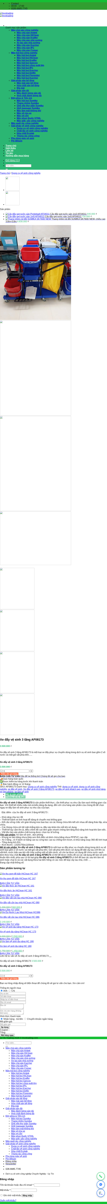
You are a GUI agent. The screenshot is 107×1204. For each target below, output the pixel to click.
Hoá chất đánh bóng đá (29, 95)
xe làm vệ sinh (21, 792)
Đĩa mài (21, 88)
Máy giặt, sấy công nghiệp (30, 121)
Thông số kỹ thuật (15, 797)
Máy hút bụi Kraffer (27, 60)
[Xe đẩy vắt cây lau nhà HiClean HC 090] (21, 898)
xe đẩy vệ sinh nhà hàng (93, 789)
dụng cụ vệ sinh (70, 786)
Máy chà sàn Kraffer (27, 37)
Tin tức (9, 153)
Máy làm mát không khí (29, 110)
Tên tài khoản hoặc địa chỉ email (16, 1185)
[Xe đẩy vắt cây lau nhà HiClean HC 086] (20, 912)
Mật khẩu (5, 1190)
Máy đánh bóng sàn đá (29, 93)
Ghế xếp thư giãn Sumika (30, 105)
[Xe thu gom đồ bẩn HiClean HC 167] (19, 874)
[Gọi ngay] (101, 1176)
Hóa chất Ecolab (25, 133)
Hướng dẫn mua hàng (17, 155)
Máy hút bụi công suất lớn (30, 65)
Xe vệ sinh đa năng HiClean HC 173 (18, 931)
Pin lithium (16, 141)
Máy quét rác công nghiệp (25, 123)
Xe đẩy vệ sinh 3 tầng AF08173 (38, 789)
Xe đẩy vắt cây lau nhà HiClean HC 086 (19, 917)
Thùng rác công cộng (28, 136)
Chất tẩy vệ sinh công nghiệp (32, 131)
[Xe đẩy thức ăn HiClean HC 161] (17, 886)
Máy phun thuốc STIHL (29, 118)
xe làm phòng (6, 792)
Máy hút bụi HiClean (27, 58)
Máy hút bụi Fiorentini (28, 75)
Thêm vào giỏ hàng (9, 774)
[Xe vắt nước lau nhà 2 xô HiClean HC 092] (13, 190)
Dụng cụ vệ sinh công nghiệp (32, 128)
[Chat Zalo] (101, 1193)
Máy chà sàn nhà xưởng (29, 40)
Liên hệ (9, 150)
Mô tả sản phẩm (14, 794)
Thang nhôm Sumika (28, 103)
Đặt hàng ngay (7, 1035)
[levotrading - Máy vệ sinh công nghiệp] (6, 14)
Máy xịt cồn (23, 115)
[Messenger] (101, 1185)
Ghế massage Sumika (28, 108)
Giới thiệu (11, 148)
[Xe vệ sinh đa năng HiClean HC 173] (19, 927)
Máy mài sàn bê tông (27, 83)
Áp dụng (4, 1027)
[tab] (56, 794)
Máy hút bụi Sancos (27, 63)
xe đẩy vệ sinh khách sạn (67, 789)
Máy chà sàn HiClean (28, 35)
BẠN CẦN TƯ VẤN (9, 883)
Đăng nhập (27, 1195)
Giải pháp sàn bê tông (22, 80)
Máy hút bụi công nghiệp (24, 53)
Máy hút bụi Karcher (27, 70)
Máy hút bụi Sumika (27, 100)
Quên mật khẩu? (8, 1200)
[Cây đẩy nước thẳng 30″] (13, 204)
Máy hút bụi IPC (25, 68)
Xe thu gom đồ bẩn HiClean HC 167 (18, 878)
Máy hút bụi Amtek (26, 55)
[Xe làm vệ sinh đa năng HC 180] (17, 941)
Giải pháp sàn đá (20, 90)
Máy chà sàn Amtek (27, 32)
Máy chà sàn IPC (25, 48)
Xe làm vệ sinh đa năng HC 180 (15, 946)
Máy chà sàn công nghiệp (24, 30)
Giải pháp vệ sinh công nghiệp (27, 126)
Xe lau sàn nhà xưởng (28, 43)
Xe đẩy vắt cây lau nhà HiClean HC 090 (19, 902)
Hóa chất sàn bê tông (28, 85)
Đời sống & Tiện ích (21, 98)
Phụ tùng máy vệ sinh (22, 138)
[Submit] (7, 169)
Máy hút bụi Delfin (26, 73)
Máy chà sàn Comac (27, 50)
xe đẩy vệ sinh (15, 789)
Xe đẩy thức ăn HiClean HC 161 (16, 890)
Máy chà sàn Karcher (28, 45)
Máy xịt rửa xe (24, 113)
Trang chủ (11, 145)
